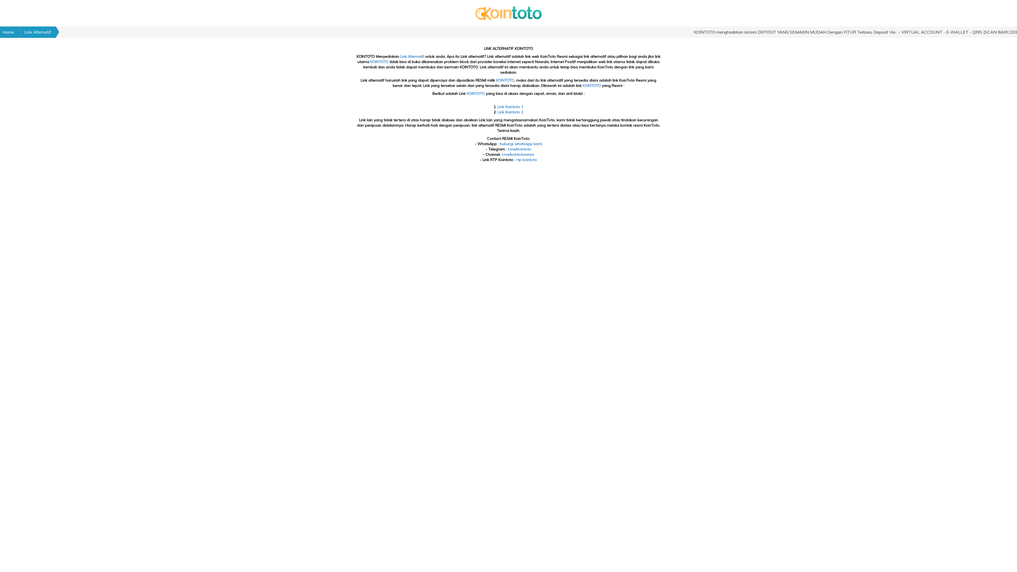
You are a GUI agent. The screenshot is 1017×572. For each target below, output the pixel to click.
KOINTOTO (379, 61)
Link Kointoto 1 (510, 106)
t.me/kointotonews (518, 154)
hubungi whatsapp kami (521, 143)
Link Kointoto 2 (510, 112)
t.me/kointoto (519, 149)
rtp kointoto (526, 159)
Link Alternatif (37, 32)
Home (8, 32)
